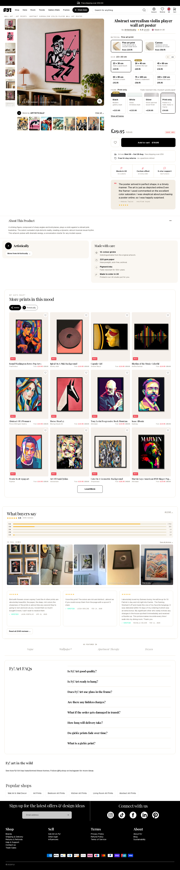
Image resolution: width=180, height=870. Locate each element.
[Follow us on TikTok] (121, 815)
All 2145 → (169, 512)
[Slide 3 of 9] (10, 48)
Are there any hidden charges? (86, 702)
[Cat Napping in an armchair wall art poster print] (34, 123)
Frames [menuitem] (66, 10)
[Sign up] (68, 815)
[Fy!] (7, 10)
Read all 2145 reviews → (20, 631)
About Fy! (137, 834)
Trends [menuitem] (42, 10)
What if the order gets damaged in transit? (94, 712)
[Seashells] (58, 123)
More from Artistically (19, 253)
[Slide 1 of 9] (10, 24)
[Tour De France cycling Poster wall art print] (22, 123)
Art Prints (21, 16)
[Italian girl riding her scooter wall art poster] (93, 123)
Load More (90, 489)
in (168, 57)
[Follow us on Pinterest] (155, 815)
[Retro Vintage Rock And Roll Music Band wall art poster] (81, 123)
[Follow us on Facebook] (133, 815)
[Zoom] (99, 101)
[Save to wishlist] (115, 142)
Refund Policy (97, 836)
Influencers (53, 839)
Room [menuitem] (33, 10)
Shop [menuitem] (17, 10)
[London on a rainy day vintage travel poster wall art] (69, 123)
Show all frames (117, 116)
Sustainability (139, 839)
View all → (99, 113)
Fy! (13, 865)
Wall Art (8, 16)
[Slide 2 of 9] (10, 36)
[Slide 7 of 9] (10, 95)
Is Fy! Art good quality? (82, 671)
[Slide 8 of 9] (10, 107)
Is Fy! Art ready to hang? (83, 681)
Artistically (130, 29)
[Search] (144, 10)
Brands (9, 834)
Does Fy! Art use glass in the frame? (90, 692)
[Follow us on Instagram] (110, 815)
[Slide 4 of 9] (10, 60)
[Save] (45, 315)
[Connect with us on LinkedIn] (144, 815)
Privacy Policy (97, 834)
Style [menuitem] (25, 10)
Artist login (53, 836)
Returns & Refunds (14, 839)
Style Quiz (82, 10)
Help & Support (12, 842)
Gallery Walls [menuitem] (54, 10)
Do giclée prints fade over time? (87, 733)
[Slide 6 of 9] (10, 83)
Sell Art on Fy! (54, 834)
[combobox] (120, 10)
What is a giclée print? (81, 743)
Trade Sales (11, 847)
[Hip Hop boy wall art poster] (46, 123)
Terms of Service (98, 839)
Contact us (11, 845)
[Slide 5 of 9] (10, 71)
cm (172, 57)
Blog (135, 836)
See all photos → (166, 542)
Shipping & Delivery (14, 836)
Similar (16, 308)
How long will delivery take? (85, 722)
